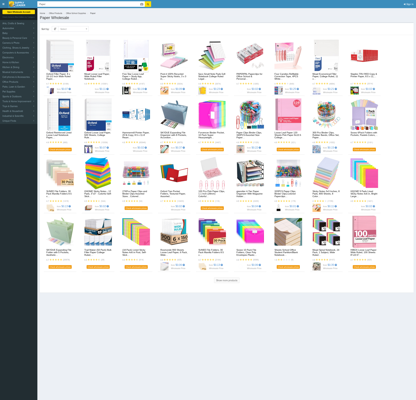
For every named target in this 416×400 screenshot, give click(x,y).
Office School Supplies (76, 13)
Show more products (226, 280)
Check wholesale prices (60, 149)
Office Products (55, 13)
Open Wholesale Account (18, 11)
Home (42, 13)
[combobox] (73, 29)
